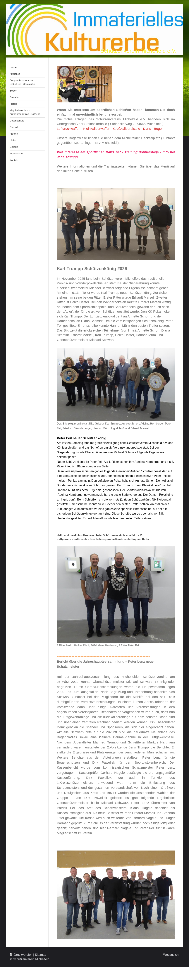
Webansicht (171, 954)
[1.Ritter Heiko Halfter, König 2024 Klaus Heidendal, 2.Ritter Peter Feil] (116, 594)
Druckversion (23, 954)
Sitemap (40, 954)
